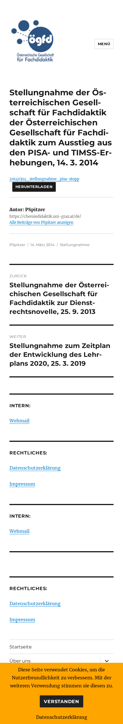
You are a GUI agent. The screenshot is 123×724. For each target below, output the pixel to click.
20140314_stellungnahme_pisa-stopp (44, 179)
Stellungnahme (75, 244)
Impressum (22, 484)
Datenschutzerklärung (35, 468)
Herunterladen (34, 187)
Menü (104, 43)
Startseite (20, 647)
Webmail (19, 421)
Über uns (20, 661)
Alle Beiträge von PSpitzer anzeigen (41, 222)
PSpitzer (17, 244)
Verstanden (61, 701)
